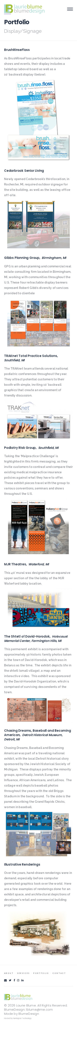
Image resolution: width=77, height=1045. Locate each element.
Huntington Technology (22, 1018)
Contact (59, 973)
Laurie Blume (26, 1005)
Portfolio (41, 973)
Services (23, 973)
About (9, 973)
